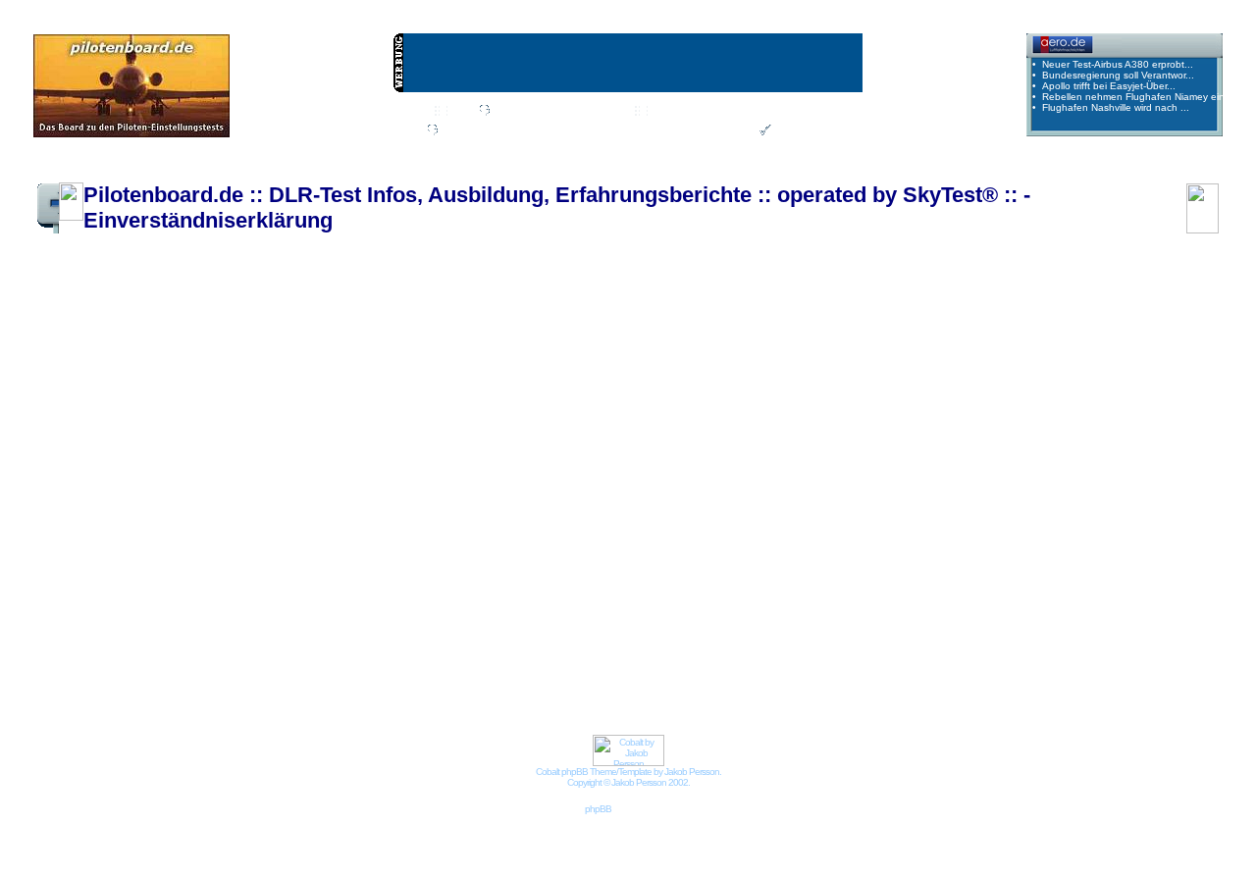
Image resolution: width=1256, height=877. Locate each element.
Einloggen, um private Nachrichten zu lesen (594, 131)
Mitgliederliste (682, 112)
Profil (453, 131)
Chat (505, 112)
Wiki (460, 112)
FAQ (550, 112)
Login (735, 131)
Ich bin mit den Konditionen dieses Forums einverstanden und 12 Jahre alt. (623, 455)
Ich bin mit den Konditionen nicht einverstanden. (623, 479)
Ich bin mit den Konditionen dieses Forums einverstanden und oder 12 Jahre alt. (623, 432)
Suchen (605, 112)
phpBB (598, 808)
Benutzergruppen (784, 112)
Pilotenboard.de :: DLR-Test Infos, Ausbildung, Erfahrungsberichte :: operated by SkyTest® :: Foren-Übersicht (322, 169)
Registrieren (803, 131)
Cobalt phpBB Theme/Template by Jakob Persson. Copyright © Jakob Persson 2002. (628, 777)
